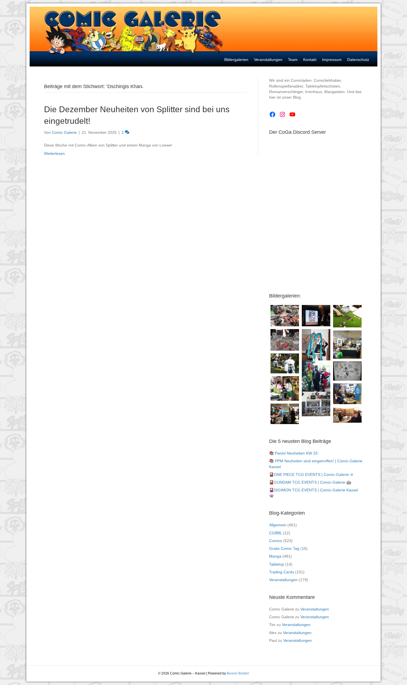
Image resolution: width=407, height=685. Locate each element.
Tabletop (276, 564)
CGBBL (275, 533)
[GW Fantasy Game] (347, 316)
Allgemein (277, 525)
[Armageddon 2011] (285, 315)
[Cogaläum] (347, 344)
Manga (275, 556)
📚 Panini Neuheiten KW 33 (293, 453)
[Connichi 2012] (316, 379)
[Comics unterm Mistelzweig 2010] (316, 315)
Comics (275, 540)
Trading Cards (281, 572)
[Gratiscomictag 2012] (347, 393)
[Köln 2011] (316, 404)
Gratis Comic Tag (284, 548)
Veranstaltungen (283, 580)
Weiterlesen (54, 153)
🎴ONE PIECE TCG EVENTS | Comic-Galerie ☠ (311, 474)
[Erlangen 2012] (347, 370)
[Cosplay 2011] (285, 388)
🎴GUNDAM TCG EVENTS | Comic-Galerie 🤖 (310, 482)
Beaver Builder (238, 673)
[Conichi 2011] (316, 350)
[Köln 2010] (347, 415)
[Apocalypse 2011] (285, 339)
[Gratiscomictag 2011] (285, 414)
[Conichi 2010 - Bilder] (285, 363)
